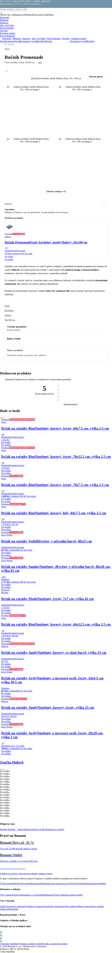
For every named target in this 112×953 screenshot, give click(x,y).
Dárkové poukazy (35, 906)
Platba (43, 895)
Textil (17, 41)
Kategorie (10, 41)
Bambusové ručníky (55, 829)
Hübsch (28, 829)
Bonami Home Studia (56, 895)
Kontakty (10, 906)
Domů (3, 41)
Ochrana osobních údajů (30, 943)
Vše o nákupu (6, 895)
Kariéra (47, 906)
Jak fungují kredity (74, 895)
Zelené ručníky (39, 829)
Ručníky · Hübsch (16, 829)
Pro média (70, 906)
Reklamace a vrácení (30, 895)
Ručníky (48, 41)
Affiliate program (83, 906)
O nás (17, 906)
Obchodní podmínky (9, 943)
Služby (3, 906)
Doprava (17, 895)
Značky (23, 906)
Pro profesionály (58, 906)
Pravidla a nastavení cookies (55, 943)
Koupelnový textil (28, 41)
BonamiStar (13, 909)
